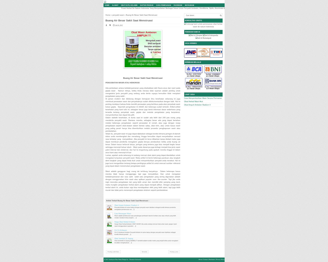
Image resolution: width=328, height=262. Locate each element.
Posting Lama (174, 252)
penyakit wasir (118, 15)
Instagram (189, 5)
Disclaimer (212, 259)
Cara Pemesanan (163, 5)
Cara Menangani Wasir (122, 214)
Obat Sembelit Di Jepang (123, 238)
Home (107, 5)
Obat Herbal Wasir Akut (193, 101)
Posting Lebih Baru (113, 252)
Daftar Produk (146, 5)
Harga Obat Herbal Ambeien (124, 222)
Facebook (178, 5)
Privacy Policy (220, 259)
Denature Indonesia (135, 259)
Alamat (115, 5)
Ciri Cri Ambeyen (120, 230)
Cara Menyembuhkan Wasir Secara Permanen (203, 98)
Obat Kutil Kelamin (129, 5)
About (200, 259)
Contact (205, 259)
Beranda (144, 252)
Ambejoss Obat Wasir (115, 259)
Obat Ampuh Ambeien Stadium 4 (126, 205)
